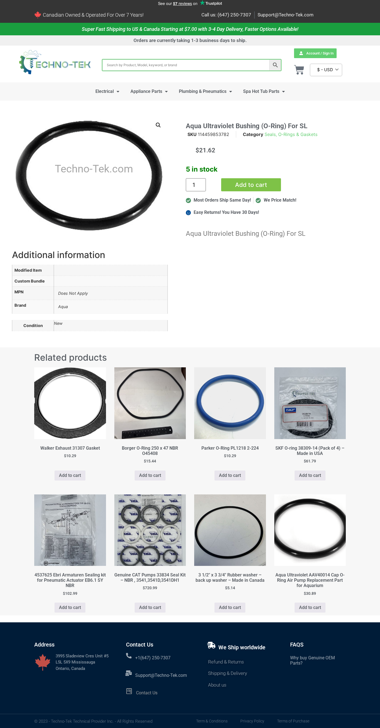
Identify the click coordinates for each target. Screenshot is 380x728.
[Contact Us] (129, 691)
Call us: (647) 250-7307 (226, 15)
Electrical (104, 91)
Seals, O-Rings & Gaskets (291, 134)
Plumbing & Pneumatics (202, 91)
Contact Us (146, 692)
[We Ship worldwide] (211, 645)
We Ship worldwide (241, 647)
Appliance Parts (146, 91)
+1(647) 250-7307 (153, 657)
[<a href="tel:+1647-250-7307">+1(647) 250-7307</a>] (129, 655)
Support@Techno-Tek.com (286, 15)
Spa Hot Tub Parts (261, 91)
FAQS (296, 644)
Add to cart (251, 184)
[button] (158, 125)
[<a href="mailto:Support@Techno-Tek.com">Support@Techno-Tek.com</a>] (129, 673)
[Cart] (299, 70)
